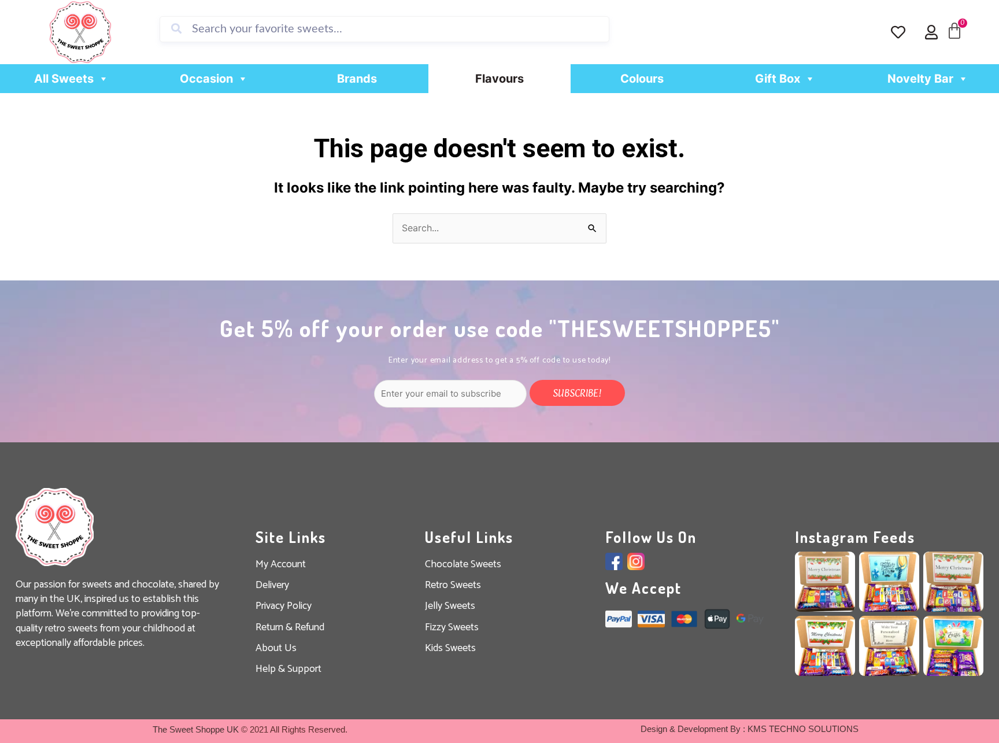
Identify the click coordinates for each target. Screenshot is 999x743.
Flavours (499, 79)
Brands (357, 79)
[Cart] (954, 31)
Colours (642, 79)
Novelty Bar (920, 79)
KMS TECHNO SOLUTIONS (803, 729)
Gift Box (777, 79)
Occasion (206, 79)
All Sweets (64, 79)
